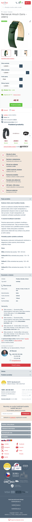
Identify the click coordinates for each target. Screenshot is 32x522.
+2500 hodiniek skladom (14, 169)
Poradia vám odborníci (13, 180)
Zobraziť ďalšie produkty (10, 146)
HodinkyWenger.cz (16, 501)
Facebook (21, 444)
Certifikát (6, 115)
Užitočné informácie (8, 428)
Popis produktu (5, 199)
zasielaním (13, 417)
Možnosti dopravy (17, 94)
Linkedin (6, 444)
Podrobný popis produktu (8, 58)
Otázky (13, 110)
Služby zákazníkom (8, 424)
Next (29, 34)
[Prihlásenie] (22, 2)
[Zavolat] (16, 2)
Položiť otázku (16, 365)
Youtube (21, 447)
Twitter (6, 450)
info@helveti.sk (16, 360)
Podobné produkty (6, 375)
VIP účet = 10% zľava (12, 185)
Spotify (6, 457)
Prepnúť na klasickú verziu (17, 520)
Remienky (10, 11)
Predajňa (5, 437)
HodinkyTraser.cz (16, 505)
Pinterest (6, 453)
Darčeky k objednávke (13, 159)
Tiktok (20, 450)
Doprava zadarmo (11, 190)
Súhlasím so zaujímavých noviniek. (15, 417)
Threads (21, 453)
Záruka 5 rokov (11, 154)
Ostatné (5, 11)
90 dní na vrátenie (12, 164)
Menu (28, 2)
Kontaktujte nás (7, 432)
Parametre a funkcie (7, 275)
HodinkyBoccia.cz (16, 508)
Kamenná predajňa (12, 174)
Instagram (7, 447)
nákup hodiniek (18, 340)
